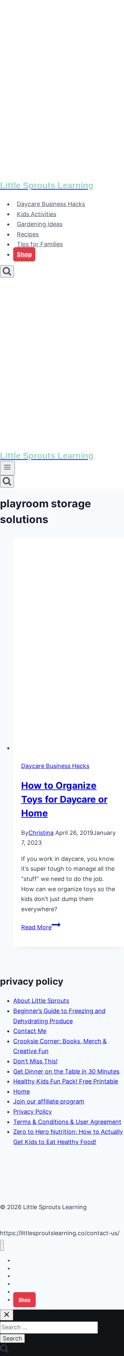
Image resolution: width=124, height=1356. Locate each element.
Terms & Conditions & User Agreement (67, 1121)
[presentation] (68, 645)
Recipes (28, 234)
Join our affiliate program (48, 1101)
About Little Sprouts (41, 1000)
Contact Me (29, 1030)
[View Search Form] (7, 271)
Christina (41, 832)
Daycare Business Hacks (51, 203)
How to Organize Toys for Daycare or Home (64, 799)
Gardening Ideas (39, 224)
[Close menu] (2, 1245)
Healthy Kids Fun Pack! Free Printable (65, 1081)
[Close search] (6, 1315)
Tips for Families (40, 244)
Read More (41, 927)
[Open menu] (7, 468)
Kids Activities (36, 213)
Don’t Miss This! (35, 1061)
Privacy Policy (32, 1111)
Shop (24, 254)
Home (21, 1091)
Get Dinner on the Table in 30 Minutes (66, 1071)
